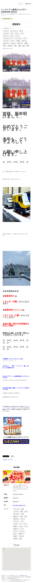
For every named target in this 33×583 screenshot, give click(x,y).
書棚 (20, 45)
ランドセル (5, 40)
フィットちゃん (17, 38)
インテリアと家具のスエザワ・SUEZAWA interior (14, 10)
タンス (12, 36)
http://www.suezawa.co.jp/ (19, 505)
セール (17, 33)
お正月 (21, 31)
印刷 (12, 456)
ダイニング (5, 36)
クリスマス (5, 33)
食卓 (28, 45)
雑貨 (24, 45)
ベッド (25, 38)
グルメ (12, 33)
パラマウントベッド (7, 38)
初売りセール (6, 43)
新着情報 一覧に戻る (8, 459)
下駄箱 (18, 40)
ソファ (22, 33)
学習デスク (20, 43)
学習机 (26, 43)
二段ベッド (24, 40)
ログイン (21, 3)
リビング (12, 40)
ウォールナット (14, 31)
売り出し (13, 43)
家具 (4, 45)
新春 (15, 45)
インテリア (5, 31)
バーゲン (17, 36)
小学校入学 (10, 45)
